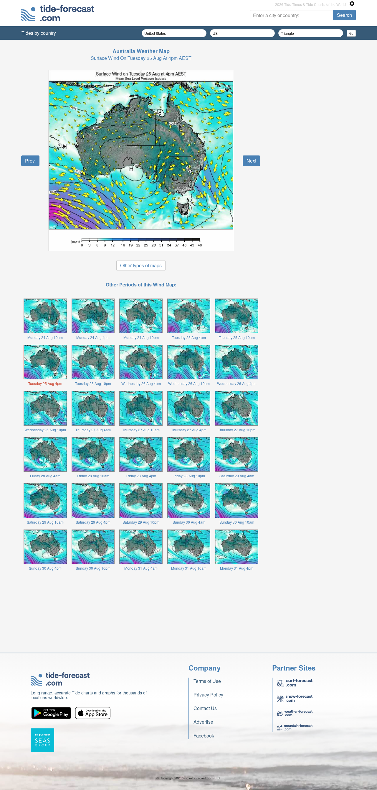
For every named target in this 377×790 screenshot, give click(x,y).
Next (251, 160)
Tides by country (39, 32)
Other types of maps (141, 265)
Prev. (30, 160)
